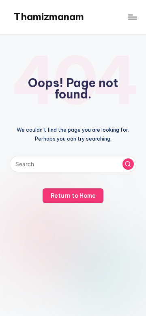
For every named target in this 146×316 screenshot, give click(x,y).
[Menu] (132, 17)
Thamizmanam (49, 17)
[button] (128, 164)
